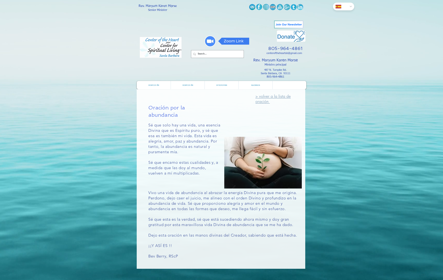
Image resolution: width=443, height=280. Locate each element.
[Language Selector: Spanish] (343, 6)
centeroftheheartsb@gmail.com (284, 53)
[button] (255, 85)
